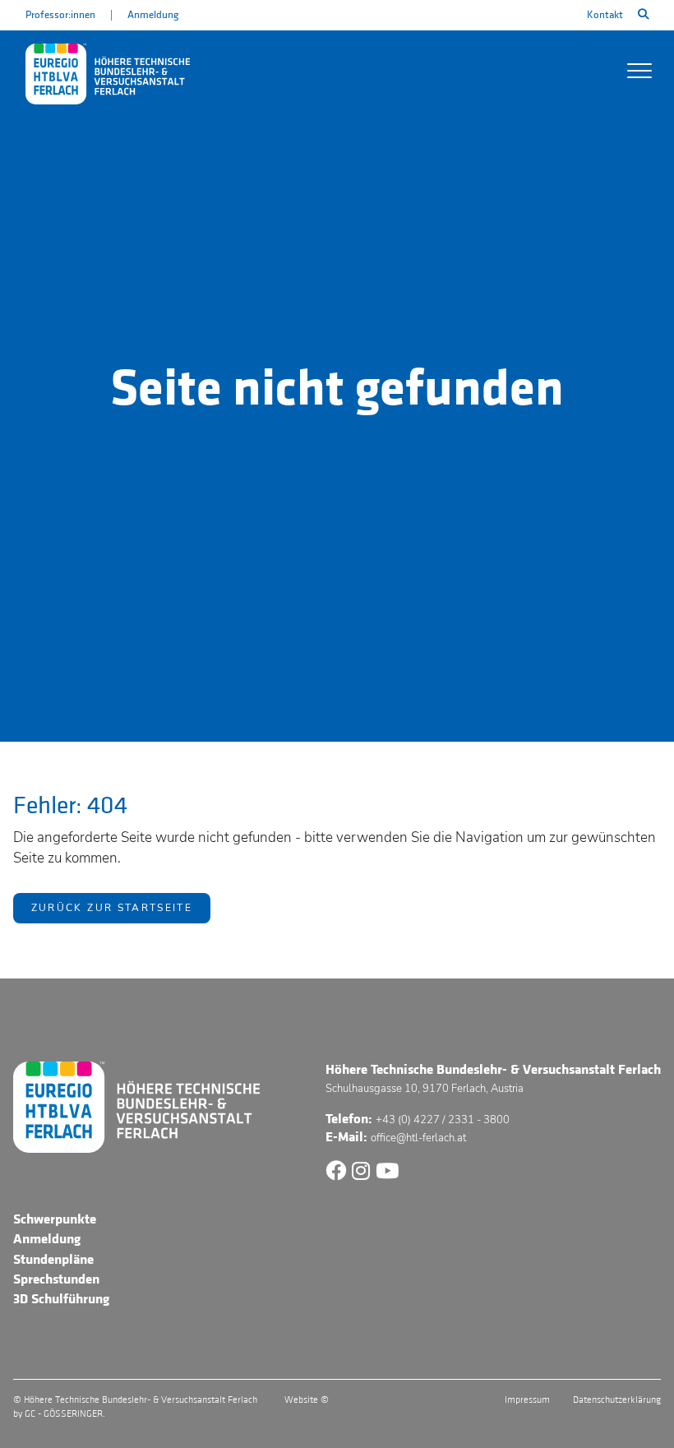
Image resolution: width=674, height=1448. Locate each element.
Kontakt (605, 14)
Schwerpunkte (54, 1219)
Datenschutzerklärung (617, 1400)
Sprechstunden (56, 1279)
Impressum (527, 1400)
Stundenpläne (53, 1260)
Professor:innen (60, 14)
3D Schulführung (61, 1299)
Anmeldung (152, 14)
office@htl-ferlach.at (418, 1137)
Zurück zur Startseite (111, 907)
